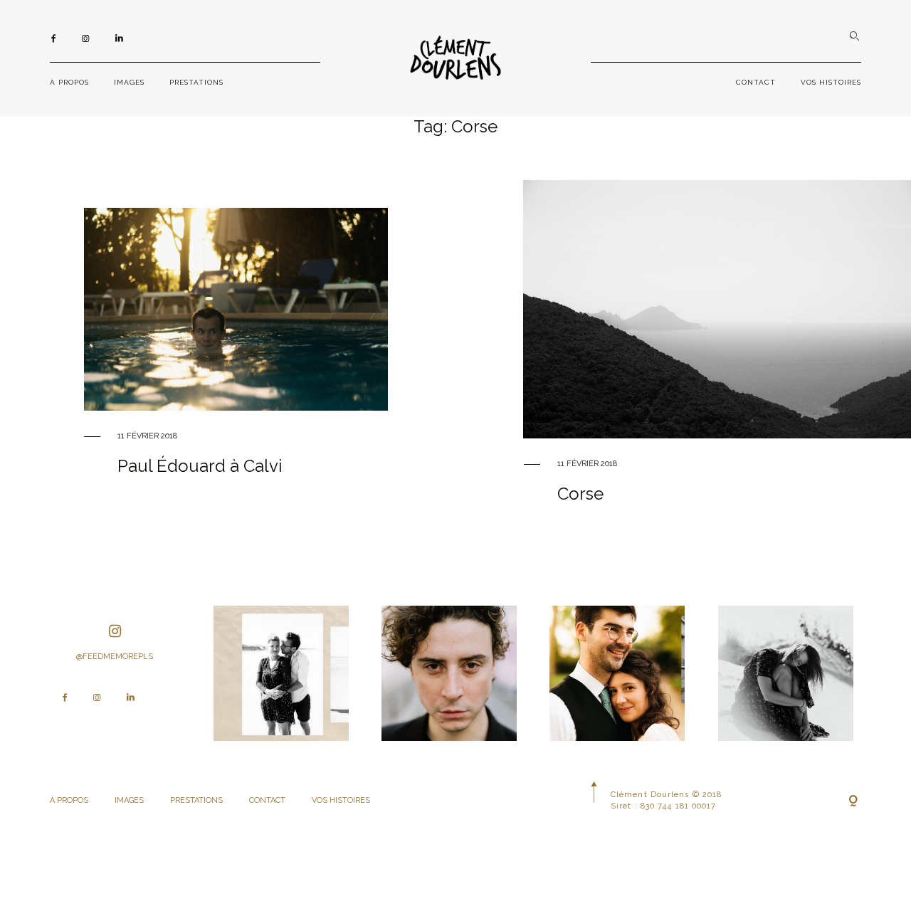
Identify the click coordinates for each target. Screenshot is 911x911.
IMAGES (129, 82)
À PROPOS (69, 82)
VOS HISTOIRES (831, 82)
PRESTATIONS (196, 82)
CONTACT (756, 82)
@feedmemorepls (114, 656)
